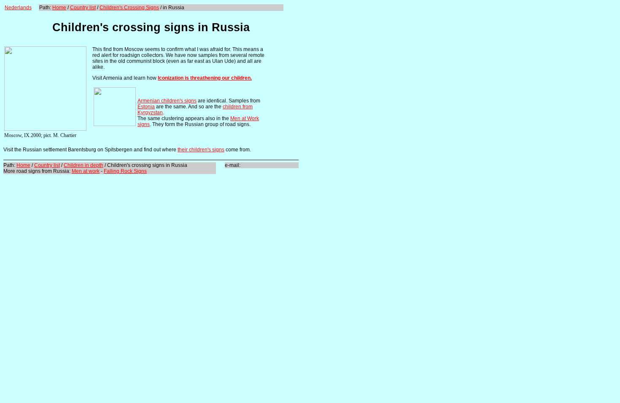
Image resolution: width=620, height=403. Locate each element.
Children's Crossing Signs (129, 8)
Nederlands (18, 8)
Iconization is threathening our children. (205, 78)
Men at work (86, 171)
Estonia (146, 107)
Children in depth (83, 165)
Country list (83, 8)
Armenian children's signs (167, 101)
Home (59, 8)
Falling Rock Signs (125, 171)
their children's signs (201, 150)
